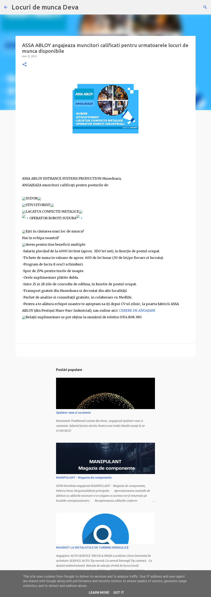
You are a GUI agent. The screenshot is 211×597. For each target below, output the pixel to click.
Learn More (99, 593)
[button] (24, 64)
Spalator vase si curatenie (73, 412)
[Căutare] (205, 7)
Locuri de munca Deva (45, 7)
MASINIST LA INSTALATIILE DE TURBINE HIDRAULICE (92, 547)
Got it (118, 593)
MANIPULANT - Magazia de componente (84, 477)
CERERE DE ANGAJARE (137, 310)
